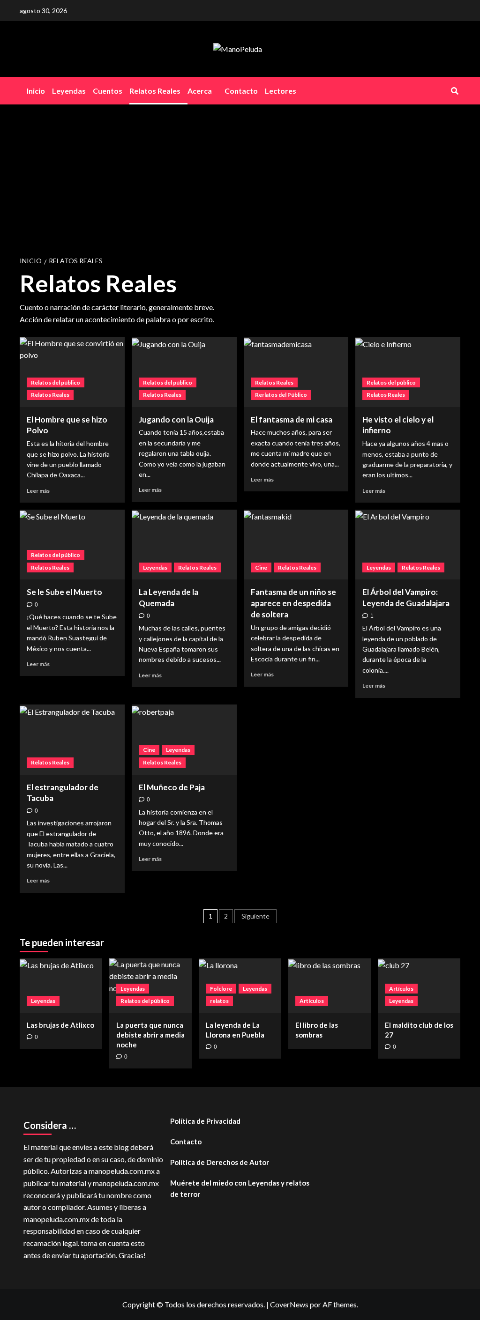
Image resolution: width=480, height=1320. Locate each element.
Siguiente (255, 916)
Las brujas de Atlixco (60, 1025)
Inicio (36, 90)
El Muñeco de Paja (172, 787)
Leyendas (69, 90)
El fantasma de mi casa (291, 419)
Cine (261, 567)
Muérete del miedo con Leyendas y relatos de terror (239, 1188)
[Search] (454, 90)
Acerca (200, 90)
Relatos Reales (154, 90)
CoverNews (289, 1304)
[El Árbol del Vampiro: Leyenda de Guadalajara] (407, 544)
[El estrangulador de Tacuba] (72, 739)
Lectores (280, 90)
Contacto (241, 90)
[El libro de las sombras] (329, 985)
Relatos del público (55, 382)
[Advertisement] (240, 174)
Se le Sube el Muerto (64, 592)
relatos (219, 1000)
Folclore (221, 988)
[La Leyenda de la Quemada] (184, 544)
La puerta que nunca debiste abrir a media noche (150, 1035)
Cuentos (107, 90)
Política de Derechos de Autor (219, 1162)
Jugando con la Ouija (176, 419)
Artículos (312, 1000)
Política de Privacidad (205, 1121)
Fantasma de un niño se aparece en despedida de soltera (293, 603)
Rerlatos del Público (281, 394)
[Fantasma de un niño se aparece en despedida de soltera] (296, 544)
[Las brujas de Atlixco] (61, 985)
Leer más (38, 490)
